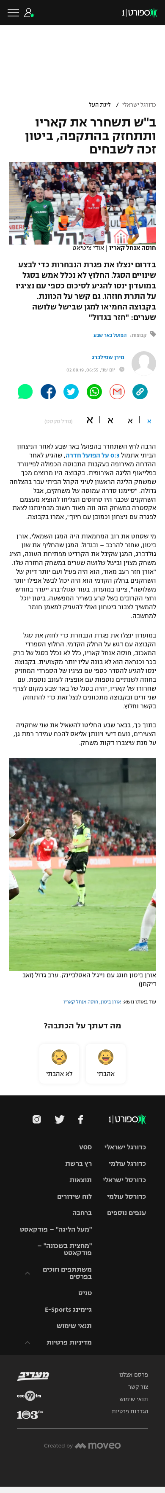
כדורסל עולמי (126, 1196)
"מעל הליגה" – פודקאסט (56, 1229)
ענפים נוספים (126, 1212)
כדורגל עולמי (127, 1163)
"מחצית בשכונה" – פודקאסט (64, 1249)
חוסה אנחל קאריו (80, 1001)
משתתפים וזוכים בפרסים (67, 1273)
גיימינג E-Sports (68, 1309)
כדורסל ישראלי (124, 1180)
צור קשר (138, 1387)
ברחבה (82, 1212)
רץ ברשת (78, 1163)
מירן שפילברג (108, 357)
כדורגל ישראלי (139, 105)
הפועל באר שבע (110, 335)
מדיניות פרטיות (69, 1342)
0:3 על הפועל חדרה (92, 455)
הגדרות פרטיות (130, 1412)
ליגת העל (100, 105)
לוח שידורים (74, 1196)
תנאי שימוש (74, 1325)
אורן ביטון (111, 1001)
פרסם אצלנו (133, 1375)
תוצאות (80, 1180)
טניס (85, 1293)
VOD (85, 1147)
